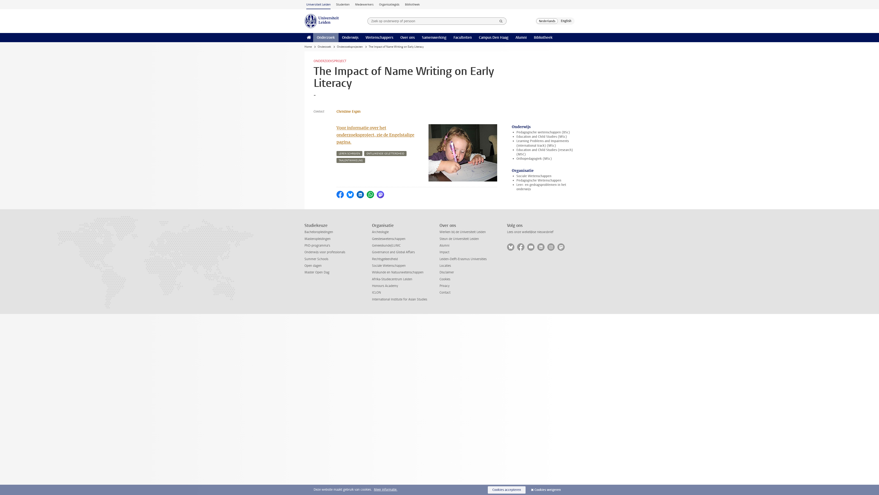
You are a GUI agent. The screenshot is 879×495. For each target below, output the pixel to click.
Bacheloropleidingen (318, 232)
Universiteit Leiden (318, 4)
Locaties (445, 266)
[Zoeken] (501, 21)
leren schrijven (349, 153)
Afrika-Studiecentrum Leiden (392, 279)
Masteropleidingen (317, 239)
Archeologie (380, 232)
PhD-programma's (317, 245)
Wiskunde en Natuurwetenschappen (397, 272)
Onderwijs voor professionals (324, 252)
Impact (444, 252)
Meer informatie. (385, 489)
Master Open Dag (316, 272)
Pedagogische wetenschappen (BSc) (543, 132)
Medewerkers (364, 4)
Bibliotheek (412, 4)
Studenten (343, 4)
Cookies (445, 279)
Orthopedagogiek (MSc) (534, 159)
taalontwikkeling (351, 160)
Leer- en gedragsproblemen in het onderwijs (541, 187)
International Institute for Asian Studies (399, 299)
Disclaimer (447, 272)
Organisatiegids (389, 4)
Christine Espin (348, 111)
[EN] (566, 21)
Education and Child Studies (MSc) (541, 137)
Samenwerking (434, 37)
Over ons (407, 37)
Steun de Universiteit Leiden (459, 239)
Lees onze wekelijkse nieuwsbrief (530, 232)
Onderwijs (350, 37)
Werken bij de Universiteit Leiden (463, 232)
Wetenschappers (379, 37)
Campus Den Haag (493, 37)
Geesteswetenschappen (388, 239)
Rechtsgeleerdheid (385, 259)
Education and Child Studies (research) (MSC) (544, 152)
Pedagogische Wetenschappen (538, 180)
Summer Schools (316, 259)
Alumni (521, 37)
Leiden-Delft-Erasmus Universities (463, 259)
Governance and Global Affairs (393, 252)
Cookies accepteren (506, 490)
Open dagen (313, 266)
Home (308, 47)
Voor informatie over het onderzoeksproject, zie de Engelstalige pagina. (375, 135)
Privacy (445, 286)
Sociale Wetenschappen (533, 176)
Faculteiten (462, 37)
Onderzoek (326, 37)
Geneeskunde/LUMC (386, 245)
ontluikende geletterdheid (385, 153)
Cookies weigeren (547, 490)
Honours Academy (385, 286)
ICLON (376, 292)
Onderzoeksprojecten (350, 47)
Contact (445, 292)
